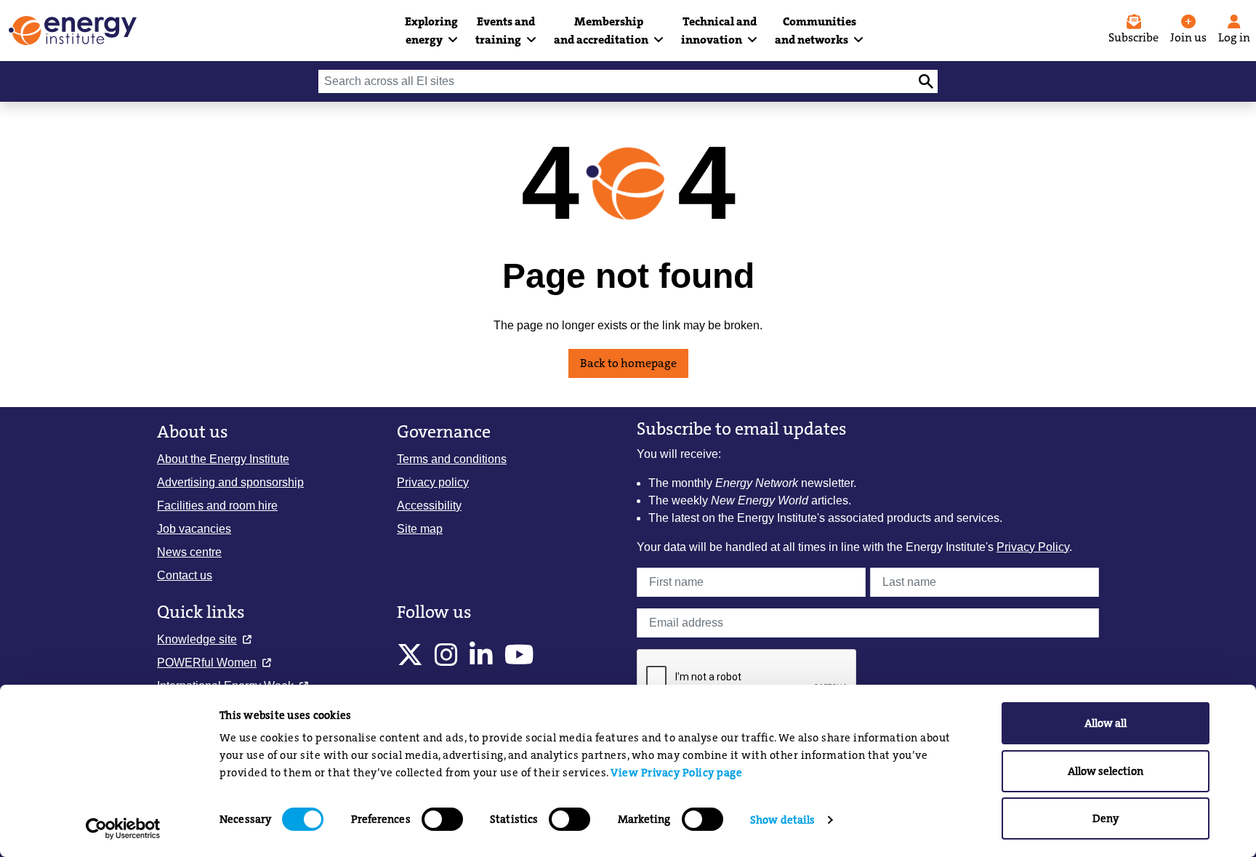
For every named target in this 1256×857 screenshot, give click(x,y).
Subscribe (1133, 37)
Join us (1188, 37)
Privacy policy (433, 482)
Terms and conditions (452, 459)
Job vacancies (194, 529)
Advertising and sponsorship (230, 482)
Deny (1105, 818)
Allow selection (1105, 771)
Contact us (184, 575)
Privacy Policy (1033, 547)
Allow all (1105, 723)
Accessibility (429, 505)
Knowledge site (197, 639)
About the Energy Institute (223, 459)
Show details (782, 820)
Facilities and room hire (217, 505)
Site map (420, 529)
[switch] (442, 819)
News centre (189, 552)
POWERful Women (207, 662)
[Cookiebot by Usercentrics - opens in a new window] (123, 829)
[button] (431, 30)
